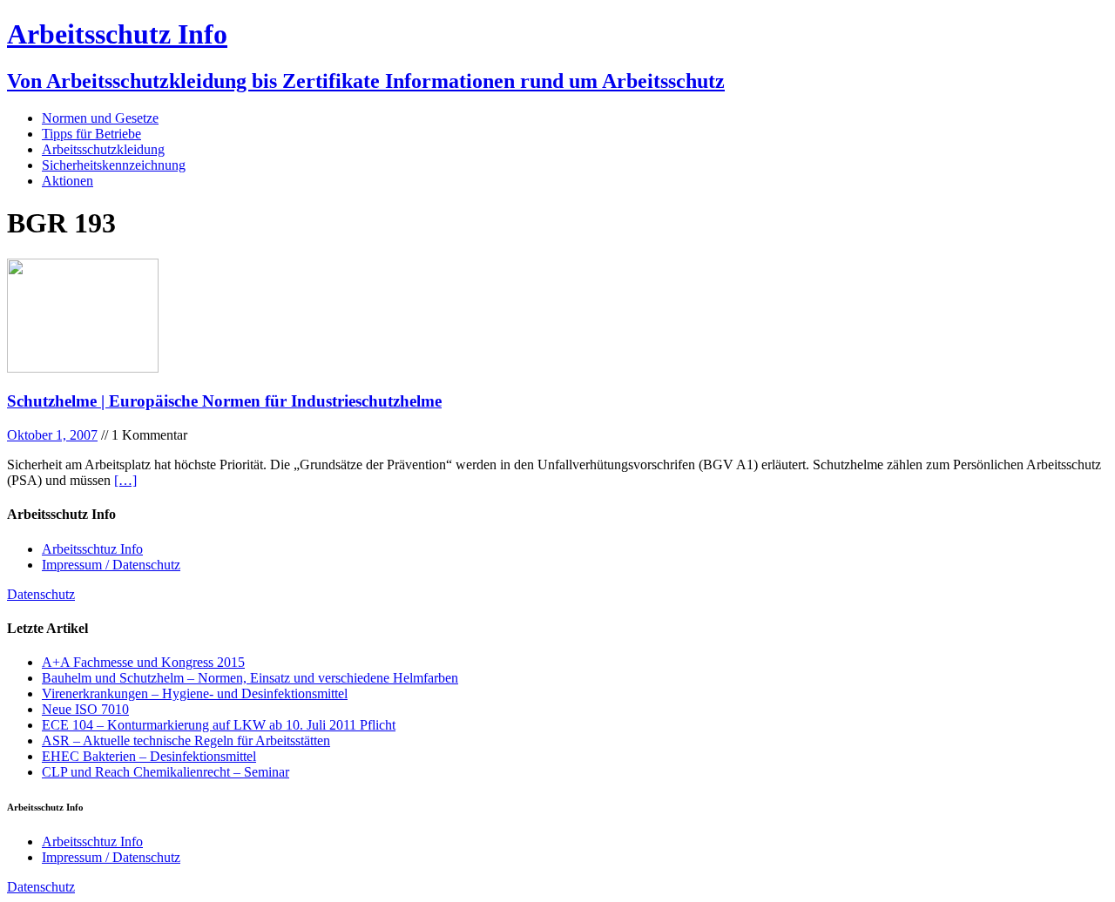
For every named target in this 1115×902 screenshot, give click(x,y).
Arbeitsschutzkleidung (103, 149)
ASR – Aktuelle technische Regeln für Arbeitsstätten (186, 740)
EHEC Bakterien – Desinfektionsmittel (149, 756)
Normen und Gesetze (100, 118)
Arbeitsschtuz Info (92, 549)
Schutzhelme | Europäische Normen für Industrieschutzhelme (224, 401)
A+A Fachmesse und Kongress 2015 (143, 662)
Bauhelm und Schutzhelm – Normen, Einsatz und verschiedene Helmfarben (250, 677)
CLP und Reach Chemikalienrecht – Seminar (165, 771)
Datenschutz (41, 594)
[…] (125, 480)
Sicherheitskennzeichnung (114, 165)
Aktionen (67, 180)
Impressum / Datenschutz (111, 564)
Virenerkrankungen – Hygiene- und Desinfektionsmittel (195, 693)
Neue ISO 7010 (85, 709)
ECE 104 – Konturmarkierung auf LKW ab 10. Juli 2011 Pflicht (218, 724)
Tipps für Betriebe (91, 133)
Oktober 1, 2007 (52, 434)
